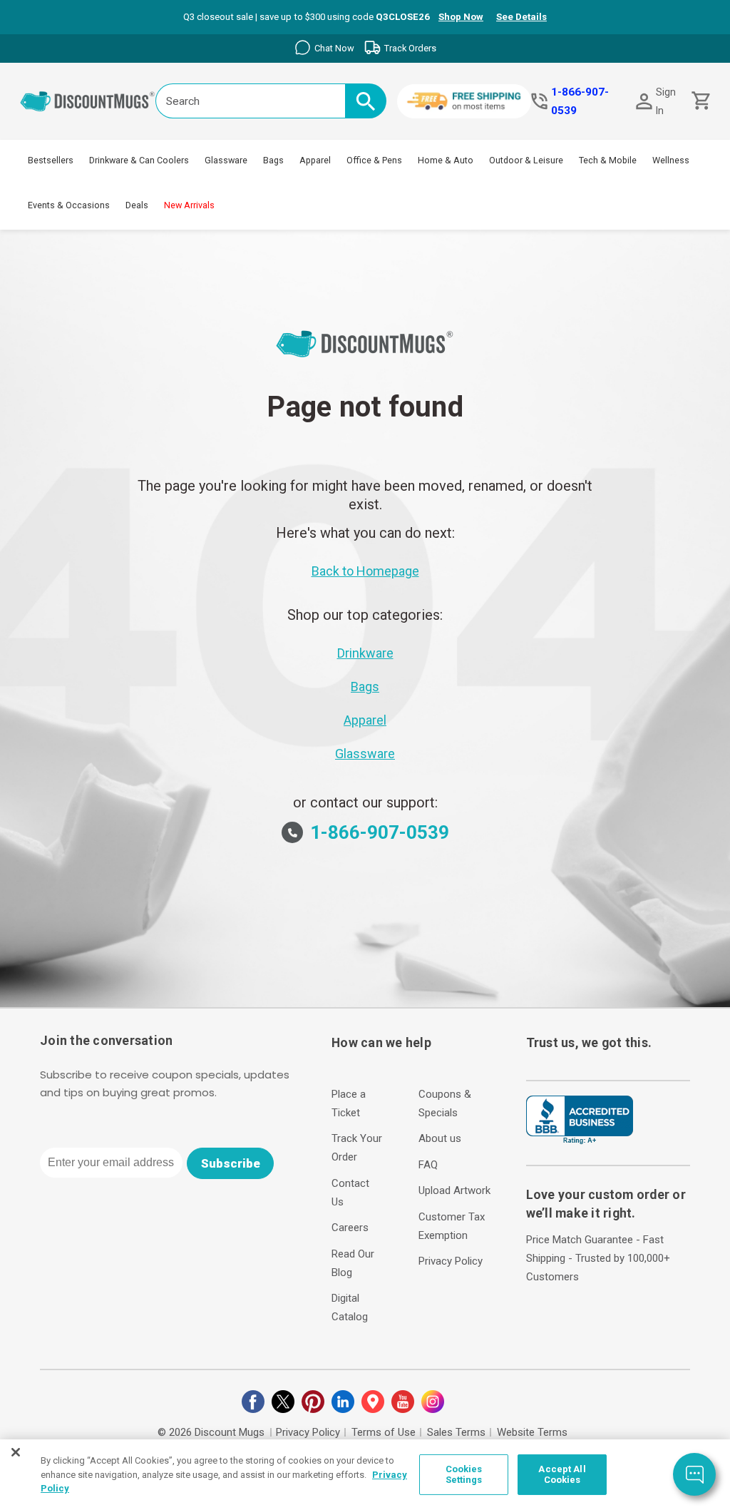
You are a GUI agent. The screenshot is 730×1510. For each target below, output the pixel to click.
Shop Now (460, 16)
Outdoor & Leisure (526, 160)
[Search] (365, 100)
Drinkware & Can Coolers (139, 160)
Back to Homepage (365, 570)
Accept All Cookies (561, 1475)
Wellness (670, 160)
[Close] (15, 1452)
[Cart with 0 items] (699, 101)
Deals (136, 205)
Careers (350, 1227)
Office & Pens (374, 160)
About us (439, 1138)
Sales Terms (456, 1432)
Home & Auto (445, 160)
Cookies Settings (464, 1475)
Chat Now (334, 48)
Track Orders (410, 48)
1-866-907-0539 (580, 101)
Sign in (666, 101)
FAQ (428, 1164)
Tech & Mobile (608, 160)
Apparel (315, 160)
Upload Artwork (454, 1190)
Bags (273, 160)
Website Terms (532, 1432)
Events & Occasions (69, 205)
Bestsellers (50, 160)
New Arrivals (189, 205)
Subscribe (230, 1163)
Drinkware (365, 653)
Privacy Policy (450, 1261)
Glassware (226, 160)
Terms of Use (383, 1432)
